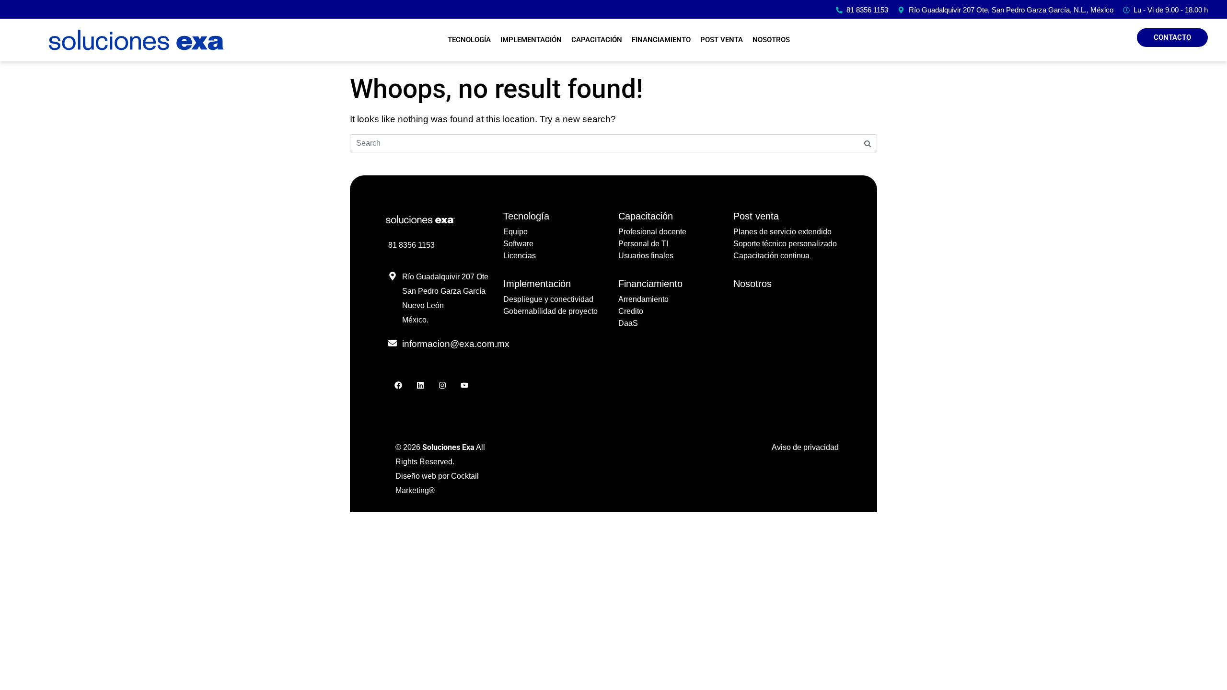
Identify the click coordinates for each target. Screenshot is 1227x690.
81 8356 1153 (411, 245)
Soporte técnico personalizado (785, 244)
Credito (630, 311)
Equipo (515, 232)
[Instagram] (442, 385)
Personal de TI (643, 244)
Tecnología (469, 39)
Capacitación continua (771, 256)
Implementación (531, 39)
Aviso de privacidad (805, 447)
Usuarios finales (645, 256)
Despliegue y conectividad (548, 299)
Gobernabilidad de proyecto (550, 311)
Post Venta (721, 39)
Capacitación (596, 39)
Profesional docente (652, 232)
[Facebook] (398, 385)
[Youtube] (464, 385)
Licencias (519, 256)
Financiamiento (661, 39)
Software (518, 244)
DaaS (628, 323)
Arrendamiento (643, 299)
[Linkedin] (420, 385)
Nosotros (771, 39)
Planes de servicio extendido (782, 232)
